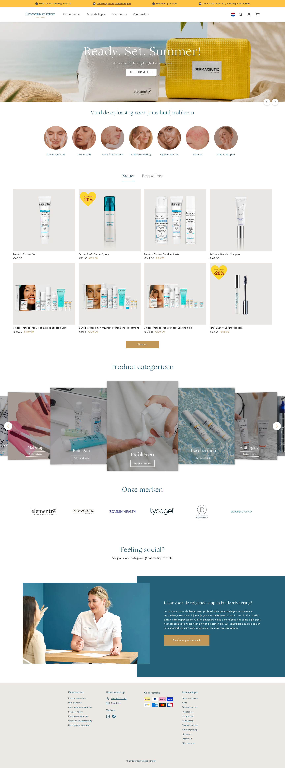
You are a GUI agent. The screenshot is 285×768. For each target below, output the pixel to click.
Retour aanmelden (77, 698)
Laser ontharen (190, 698)
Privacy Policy (75, 712)
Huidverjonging (190, 729)
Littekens (187, 734)
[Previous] (267, 102)
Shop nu (142, 344)
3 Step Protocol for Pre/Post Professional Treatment (109, 327)
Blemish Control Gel (24, 254)
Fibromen (187, 738)
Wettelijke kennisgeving (80, 720)
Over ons (118, 14)
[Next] (275, 102)
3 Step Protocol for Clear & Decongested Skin (39, 327)
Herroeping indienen (78, 725)
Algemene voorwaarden (80, 707)
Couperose (187, 716)
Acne (184, 702)
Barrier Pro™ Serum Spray (94, 254)
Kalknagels (187, 720)
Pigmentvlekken (190, 725)
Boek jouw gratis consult (187, 640)
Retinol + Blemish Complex (225, 254)
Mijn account (75, 702)
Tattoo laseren (189, 707)
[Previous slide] (8, 426)
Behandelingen (96, 14)
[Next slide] (277, 426)
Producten (70, 14)
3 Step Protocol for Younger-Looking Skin (168, 327)
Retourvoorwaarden (78, 716)
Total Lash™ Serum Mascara (226, 327)
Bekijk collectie (35, 454)
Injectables (188, 712)
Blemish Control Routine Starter (162, 254)
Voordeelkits (141, 14)
